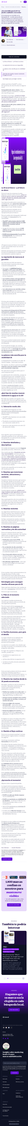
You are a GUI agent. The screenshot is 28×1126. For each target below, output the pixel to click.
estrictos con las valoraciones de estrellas (13, 411)
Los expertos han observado (9, 329)
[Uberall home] (4, 1)
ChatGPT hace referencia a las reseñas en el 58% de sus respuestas (12, 323)
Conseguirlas (11, 589)
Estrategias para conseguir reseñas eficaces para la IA (12, 79)
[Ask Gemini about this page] (9, 1028)
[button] (21, 2)
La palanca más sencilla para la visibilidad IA (14, 69)
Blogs (2, 7)
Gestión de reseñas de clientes (13, 7)
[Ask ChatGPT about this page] (4, 1028)
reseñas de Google (12, 385)
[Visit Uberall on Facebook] (5, 1038)
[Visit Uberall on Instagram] (8, 1038)
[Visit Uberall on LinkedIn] (3, 1038)
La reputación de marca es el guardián (13, 65)
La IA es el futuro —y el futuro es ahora (13, 61)
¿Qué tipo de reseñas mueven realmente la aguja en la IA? (13, 74)
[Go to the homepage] (6, 1017)
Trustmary (21, 850)
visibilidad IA (7, 131)
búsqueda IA (14, 217)
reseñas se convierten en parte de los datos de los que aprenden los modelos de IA (13, 774)
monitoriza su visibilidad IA (17, 806)
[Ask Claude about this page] (6, 1028)
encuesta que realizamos (13, 791)
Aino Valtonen (10, 39)
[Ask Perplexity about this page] (11, 1028)
